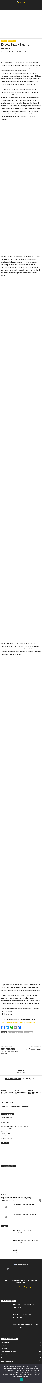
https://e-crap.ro (21, 1072)
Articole (8, 12)
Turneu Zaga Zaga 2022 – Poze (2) (24, 1214)
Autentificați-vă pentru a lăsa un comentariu (15, 1106)
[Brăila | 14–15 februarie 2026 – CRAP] (34, 1087)
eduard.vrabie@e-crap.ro (25, 1287)
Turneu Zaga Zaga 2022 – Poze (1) (24, 1204)
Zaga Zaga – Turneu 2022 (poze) (16, 1197)
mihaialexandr (19, 1032)
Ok (21, 1380)
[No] (39, 1373)
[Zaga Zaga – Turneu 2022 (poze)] (21, 1182)
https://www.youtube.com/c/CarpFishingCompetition (18, 1022)
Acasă (2, 12)
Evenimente (4, 1194)
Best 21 (15, 1250)
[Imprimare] (17, 57)
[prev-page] (20, 1097)
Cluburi (3, 1358)
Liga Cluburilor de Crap (8, 1352)
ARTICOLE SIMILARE (12, 1079)
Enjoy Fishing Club (7, 1361)
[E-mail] (12, 57)
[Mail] (23, 1291)
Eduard (8, 52)
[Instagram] (19, 1291)
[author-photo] (21, 1063)
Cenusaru (4, 1348)
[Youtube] (27, 1291)
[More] (22, 57)
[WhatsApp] (8, 57)
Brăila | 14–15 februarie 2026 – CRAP (34, 1093)
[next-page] (22, 1097)
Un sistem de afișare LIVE (20, 1093)
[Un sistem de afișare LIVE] (21, 1087)
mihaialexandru (28, 1032)
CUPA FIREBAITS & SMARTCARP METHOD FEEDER (9, 1051)
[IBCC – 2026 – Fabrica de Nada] (7, 1087)
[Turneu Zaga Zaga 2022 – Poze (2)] (6, 1217)
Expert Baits (11, 41)
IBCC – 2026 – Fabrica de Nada (7, 1093)
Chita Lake (4, 1355)
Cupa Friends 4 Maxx (32, 1049)
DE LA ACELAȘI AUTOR (29, 1079)
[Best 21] (6, 1253)
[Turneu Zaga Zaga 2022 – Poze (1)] (6, 1207)
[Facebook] (3, 57)
